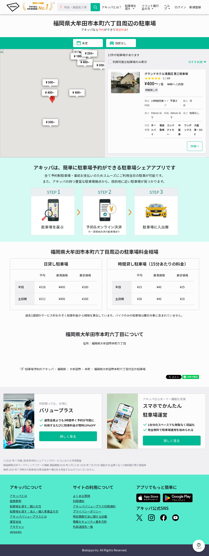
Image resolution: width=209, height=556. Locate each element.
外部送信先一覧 (83, 527)
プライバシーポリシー (87, 511)
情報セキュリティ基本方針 (90, 521)
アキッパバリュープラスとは (28, 516)
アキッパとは (18, 496)
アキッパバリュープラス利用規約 (94, 506)
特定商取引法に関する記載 (90, 516)
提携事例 (15, 501)
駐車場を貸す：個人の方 (25, 506)
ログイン (180, 7)
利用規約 (78, 501)
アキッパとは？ (112, 7)
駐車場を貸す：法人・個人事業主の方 (34, 511)
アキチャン (17, 527)
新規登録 (195, 7)
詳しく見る (68, 436)
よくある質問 (81, 496)
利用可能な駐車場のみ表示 (130, 62)
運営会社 (15, 521)
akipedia (15, 532)
